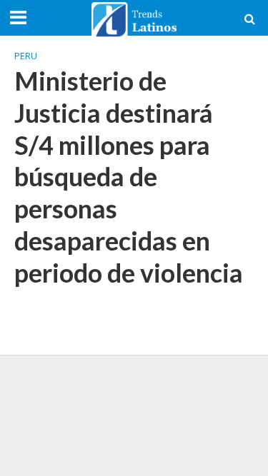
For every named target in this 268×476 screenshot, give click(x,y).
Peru (25, 56)
